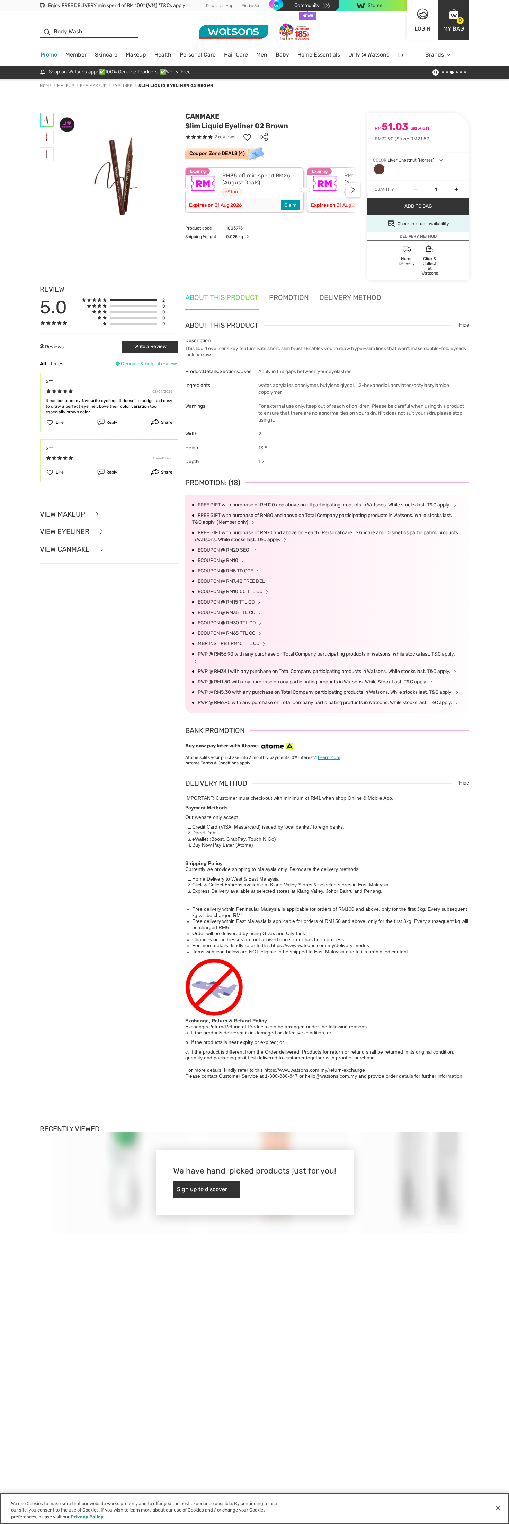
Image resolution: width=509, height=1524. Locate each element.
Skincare (106, 54)
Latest (58, 364)
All (43, 364)
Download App (219, 5)
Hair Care (236, 54)
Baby (282, 54)
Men (261, 54)
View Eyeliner (65, 531)
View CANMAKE (65, 549)
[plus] (456, 189)
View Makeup (63, 514)
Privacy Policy (87, 1516)
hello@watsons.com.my (331, 1076)
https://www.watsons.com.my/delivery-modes (320, 945)
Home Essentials (318, 54)
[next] (402, 55)
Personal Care (198, 54)
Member (76, 54)
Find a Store (253, 5)
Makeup (136, 54)
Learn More (329, 757)
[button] (453, 20)
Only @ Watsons (368, 54)
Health (162, 54)
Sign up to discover (202, 1189)
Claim (290, 205)
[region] (254, 1508)
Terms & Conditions (220, 763)
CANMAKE (202, 116)
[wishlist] (247, 137)
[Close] (498, 1508)
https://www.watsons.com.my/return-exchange (314, 1070)
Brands (434, 54)
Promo (49, 54)
